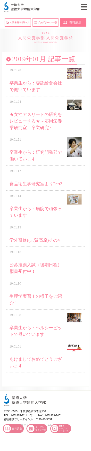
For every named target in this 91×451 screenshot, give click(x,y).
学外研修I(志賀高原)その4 (34, 240)
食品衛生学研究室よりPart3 (35, 183)
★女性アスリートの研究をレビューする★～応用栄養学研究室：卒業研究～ (35, 121)
